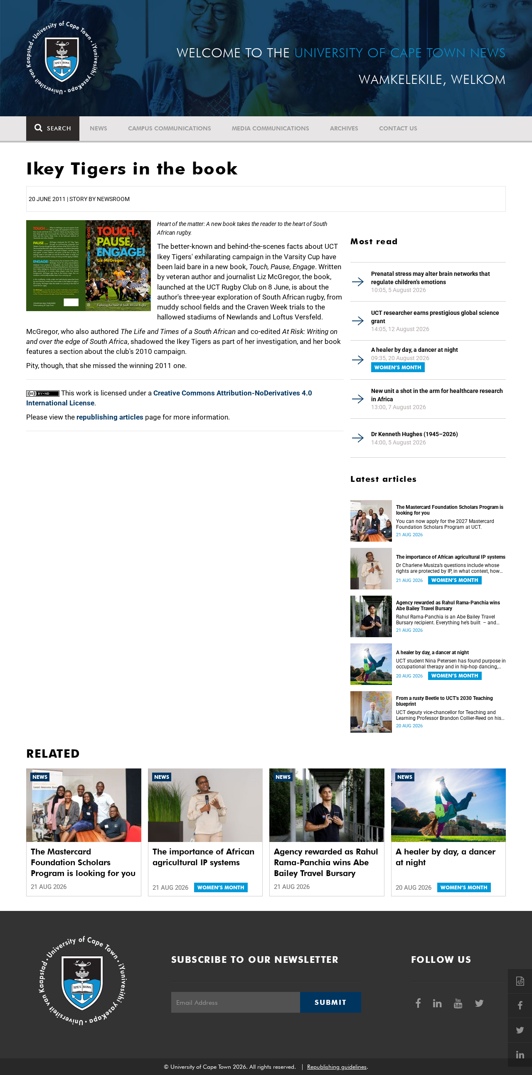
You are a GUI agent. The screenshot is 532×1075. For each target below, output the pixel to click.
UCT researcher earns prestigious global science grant (435, 316)
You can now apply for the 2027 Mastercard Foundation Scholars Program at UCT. (445, 524)
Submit (330, 1002)
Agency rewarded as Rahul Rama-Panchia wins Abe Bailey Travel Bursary (448, 605)
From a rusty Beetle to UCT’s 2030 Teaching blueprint (444, 701)
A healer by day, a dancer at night (414, 349)
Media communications (270, 128)
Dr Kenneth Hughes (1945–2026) (414, 434)
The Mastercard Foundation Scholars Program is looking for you (449, 510)
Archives (344, 128)
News (98, 128)
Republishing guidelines (337, 1066)
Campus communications (169, 128)
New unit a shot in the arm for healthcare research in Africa (437, 395)
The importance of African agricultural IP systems (450, 557)
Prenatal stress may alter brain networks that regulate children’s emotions (430, 277)
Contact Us (398, 128)
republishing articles (109, 417)
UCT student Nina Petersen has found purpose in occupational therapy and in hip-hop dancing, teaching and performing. (451, 664)
